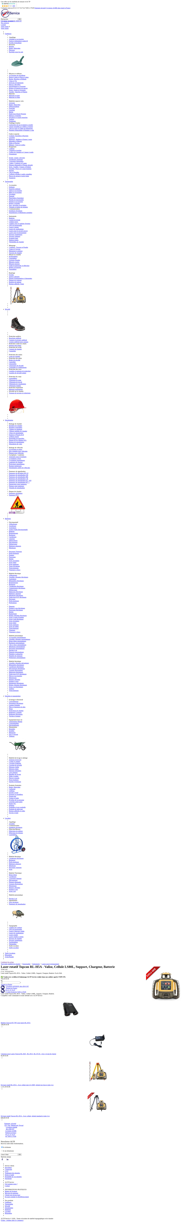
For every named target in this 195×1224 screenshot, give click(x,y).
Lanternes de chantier (16, 462)
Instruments (36, 964)
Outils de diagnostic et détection (19, 266)
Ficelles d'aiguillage (15, 43)
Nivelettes (12, 194)
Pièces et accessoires (15, 676)
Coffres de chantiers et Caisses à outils (21, 152)
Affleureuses (13, 524)
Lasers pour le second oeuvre (18, 231)
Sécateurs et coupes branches (18, 117)
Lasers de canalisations (16, 229)
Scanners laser (13, 238)
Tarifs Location (14, 948)
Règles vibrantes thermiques (18, 685)
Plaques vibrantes (14, 679)
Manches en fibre (14, 97)
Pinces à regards (14, 778)
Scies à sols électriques (16, 619)
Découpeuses (13, 542)
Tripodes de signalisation (17, 488)
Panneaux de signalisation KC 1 (19, 482)
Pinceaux (12, 50)
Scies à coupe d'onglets (16, 617)
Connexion (8, 1169)
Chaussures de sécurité (16, 365)
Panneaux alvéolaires (15, 493)
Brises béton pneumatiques (17, 641)
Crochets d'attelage (15, 763)
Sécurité (7, 309)
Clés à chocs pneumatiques (17, 645)
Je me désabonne (8, 1151)
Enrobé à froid (13, 793)
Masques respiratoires (16, 389)
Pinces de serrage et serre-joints (19, 176)
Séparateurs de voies (15, 444)
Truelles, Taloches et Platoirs (18, 92)
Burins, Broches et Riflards (17, 79)
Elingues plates (14, 769)
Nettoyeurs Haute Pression (17, 114)
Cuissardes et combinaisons (18, 367)
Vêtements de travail (15, 382)
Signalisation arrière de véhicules (19, 468)
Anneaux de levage (15, 760)
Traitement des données (12, 1173)
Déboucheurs (13, 540)
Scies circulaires (14, 561)
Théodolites (12, 944)
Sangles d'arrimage (15, 782)
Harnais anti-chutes (15, 345)
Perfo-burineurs (14, 553)
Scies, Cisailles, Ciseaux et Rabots (20, 167)
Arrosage (12, 103)
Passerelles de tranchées (16, 438)
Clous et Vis (13, 81)
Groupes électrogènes (16, 670)
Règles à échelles (14, 203)
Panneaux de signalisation (17, 904)
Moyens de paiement (11, 1193)
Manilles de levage (15, 774)
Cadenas (11, 148)
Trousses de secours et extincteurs (19, 393)
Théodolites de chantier (16, 242)
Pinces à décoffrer (14, 84)
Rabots (11, 559)
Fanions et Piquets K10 (16, 435)
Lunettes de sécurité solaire (17, 373)
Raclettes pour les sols (16, 52)
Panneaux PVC (14, 495)
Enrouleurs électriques (16, 703)
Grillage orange (14, 436)
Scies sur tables (14, 626)
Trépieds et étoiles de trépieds (18, 207)
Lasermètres (13, 258)
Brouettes (12, 729)
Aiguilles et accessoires (16, 39)
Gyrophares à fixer (15, 458)
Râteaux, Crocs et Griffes (17, 145)
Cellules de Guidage (15, 927)
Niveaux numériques (15, 234)
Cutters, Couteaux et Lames (18, 163)
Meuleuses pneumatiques (17, 647)
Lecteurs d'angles (14, 260)
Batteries (12, 218)
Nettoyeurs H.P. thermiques (18, 674)
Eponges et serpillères (16, 794)
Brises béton (13, 875)
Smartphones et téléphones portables (20, 212)
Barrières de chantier (15, 426)
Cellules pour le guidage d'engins (19, 223)
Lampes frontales (14, 705)
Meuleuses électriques (16, 595)
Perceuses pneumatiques (16, 648)
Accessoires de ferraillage (17, 75)
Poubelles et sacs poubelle (17, 807)
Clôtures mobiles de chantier (18, 431)
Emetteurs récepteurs (15, 211)
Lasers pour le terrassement (17, 233)
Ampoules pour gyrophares (17, 457)
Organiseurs (13, 154)
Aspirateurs (12, 528)
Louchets (12, 110)
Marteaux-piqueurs (15, 546)
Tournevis (12, 178)
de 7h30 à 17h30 (10, 1136)
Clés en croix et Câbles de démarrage (21, 128)
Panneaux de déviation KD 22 (18, 473)
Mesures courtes (14, 262)
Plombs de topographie (16, 200)
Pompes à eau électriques (17, 608)
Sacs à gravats (13, 734)
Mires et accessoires (15, 192)
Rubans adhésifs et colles (17, 811)
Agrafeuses (12, 526)
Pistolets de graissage (15, 656)
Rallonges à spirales (15, 712)
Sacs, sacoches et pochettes (17, 205)
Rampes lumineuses (15, 466)
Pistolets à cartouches (16, 654)
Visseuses (12, 630)
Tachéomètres (13, 942)
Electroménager (14, 725)
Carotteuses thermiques (16, 667)
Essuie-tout (12, 796)
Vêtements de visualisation (17, 384)
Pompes (11, 555)
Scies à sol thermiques (16, 687)
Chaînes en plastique (15, 429)
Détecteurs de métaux (16, 831)
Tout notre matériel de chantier (10, 964)
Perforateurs (13, 603)
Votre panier (5, 28)
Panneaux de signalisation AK (18, 475)
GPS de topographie (15, 225)
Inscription (8, 1167)
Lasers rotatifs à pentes (16, 937)
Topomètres (12, 269)
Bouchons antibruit (15, 338)
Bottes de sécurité (14, 360)
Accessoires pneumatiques (17, 637)
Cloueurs (12, 539)
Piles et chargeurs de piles (17, 707)
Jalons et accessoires (15, 191)
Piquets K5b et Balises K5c (18, 440)
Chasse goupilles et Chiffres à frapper (21, 127)
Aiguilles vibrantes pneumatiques (19, 639)
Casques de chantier (15, 349)
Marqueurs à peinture (16, 251)
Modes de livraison (11, 1191)
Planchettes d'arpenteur (16, 198)
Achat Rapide (9, 957)
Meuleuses (12, 548)
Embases (12, 187)
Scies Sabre (12, 562)
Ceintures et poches (15, 150)
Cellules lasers (13, 222)
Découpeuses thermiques (17, 668)
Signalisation (9, 420)
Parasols (11, 196)
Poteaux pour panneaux (16, 486)
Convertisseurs (13, 701)
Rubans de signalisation (16, 442)
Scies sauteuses (14, 564)
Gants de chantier (14, 356)
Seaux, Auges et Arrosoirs (17, 90)
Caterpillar (12, 362)
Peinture (11, 805)
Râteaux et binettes (15, 116)
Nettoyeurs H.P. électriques (17, 597)
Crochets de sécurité (15, 765)
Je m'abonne (7, 1147)
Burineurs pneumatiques (16, 643)
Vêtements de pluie (15, 380)
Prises (11, 709)
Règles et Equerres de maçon (18, 88)
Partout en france (10, 1133)
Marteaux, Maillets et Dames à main (20, 139)
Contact (7, 1186)
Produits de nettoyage (16, 809)
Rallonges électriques (16, 714)
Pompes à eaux (14, 681)
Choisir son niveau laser (12, 1195)
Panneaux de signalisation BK (18, 477)
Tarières (11, 119)
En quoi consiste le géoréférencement (17, 1197)
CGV (6, 1171)
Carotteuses (12, 537)
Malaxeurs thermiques (16, 672)
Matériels (8, 518)
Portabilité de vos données (13, 1177)
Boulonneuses (13, 533)
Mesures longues (14, 264)
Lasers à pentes (14, 227)
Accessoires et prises (15, 449)
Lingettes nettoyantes (15, 802)
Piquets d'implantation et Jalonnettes (20, 278)
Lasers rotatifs (13, 935)
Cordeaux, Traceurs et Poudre (18, 247)
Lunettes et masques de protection (20, 371)
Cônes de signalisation (16, 433)
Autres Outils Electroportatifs (18, 529)
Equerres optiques (14, 189)
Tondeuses (12, 121)
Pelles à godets (13, 776)
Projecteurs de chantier (16, 711)
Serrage (11, 170)
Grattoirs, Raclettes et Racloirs (18, 136)
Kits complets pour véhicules (18, 451)
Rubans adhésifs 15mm (16, 284)
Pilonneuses (13, 678)
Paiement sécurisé (40, 8)
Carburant (12, 789)
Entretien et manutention (13, 696)
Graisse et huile (14, 798)
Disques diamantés (15, 882)
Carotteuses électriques (16, 586)
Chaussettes (12, 364)
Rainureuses (13, 614)
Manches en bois (14, 95)
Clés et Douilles (14, 172)
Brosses (11, 46)
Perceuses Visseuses (15, 551)
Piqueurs (12, 606)
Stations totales (13, 240)
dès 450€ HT (10, 1129)
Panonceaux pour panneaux (18, 484)
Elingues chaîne (14, 767)
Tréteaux (12, 736)
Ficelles (11, 275)
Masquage (12, 732)
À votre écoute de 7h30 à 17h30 (15, 992)
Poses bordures (14, 780)
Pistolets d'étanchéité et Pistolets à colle (21, 130)
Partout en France (11, 988)
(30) (13, 6)
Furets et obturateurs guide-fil (18, 41)
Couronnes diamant (15, 878)
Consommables (14, 723)
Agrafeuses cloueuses (16, 159)
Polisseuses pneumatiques (17, 657)
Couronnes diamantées (16, 161)
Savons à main (13, 813)
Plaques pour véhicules (16, 453)
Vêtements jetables (15, 386)
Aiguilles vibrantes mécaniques (19, 663)
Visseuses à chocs (14, 570)
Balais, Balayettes (14, 48)
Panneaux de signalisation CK (18, 479)
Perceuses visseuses (15, 867)
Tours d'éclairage (14, 566)
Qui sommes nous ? (11, 1184)
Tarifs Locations (10, 953)
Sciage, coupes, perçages (17, 158)
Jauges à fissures (14, 276)
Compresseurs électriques (17, 588)
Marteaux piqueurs (15, 593)
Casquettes (12, 351)
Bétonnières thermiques (16, 665)
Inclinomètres (13, 256)
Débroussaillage (14, 106)
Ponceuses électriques (16, 610)
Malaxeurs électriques (16, 592)
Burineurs (12, 535)
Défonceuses (13, 544)
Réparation (8, 955)
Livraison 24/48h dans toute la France (58, 8)
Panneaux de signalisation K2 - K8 (20, 480)
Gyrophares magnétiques (17, 460)
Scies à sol (12, 891)
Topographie (9, 181)
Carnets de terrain (14, 220)
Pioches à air (13, 650)
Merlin (11, 112)
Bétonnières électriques (16, 581)
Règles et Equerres (15, 267)
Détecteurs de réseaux (16, 833)
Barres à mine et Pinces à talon (19, 77)
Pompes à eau (13, 889)
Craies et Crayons (14, 249)
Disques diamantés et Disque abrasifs (21, 165)
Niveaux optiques (14, 236)
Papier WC (12, 803)
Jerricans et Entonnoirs (16, 83)
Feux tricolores (13, 902)
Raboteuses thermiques (16, 683)
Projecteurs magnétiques (16, 464)
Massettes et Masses (15, 141)
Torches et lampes (14, 716)
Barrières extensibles (15, 427)
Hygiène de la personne (16, 800)
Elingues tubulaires (15, 771)
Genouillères (13, 378)
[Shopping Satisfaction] (8, 4)
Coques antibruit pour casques (18, 342)
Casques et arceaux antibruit (18, 340)
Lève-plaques (13, 772)
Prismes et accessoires (16, 201)
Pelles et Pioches (14, 143)
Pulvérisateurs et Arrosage (17, 86)
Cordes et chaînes (14, 761)
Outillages (8, 34)
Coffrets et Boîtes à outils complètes (20, 174)
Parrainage (8, 1178)
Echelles (11, 731)
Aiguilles (12, 824)
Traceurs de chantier (15, 253)
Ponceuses (12, 557)
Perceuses (12, 599)
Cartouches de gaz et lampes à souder (21, 125)
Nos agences (5, 23)
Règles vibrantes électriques (18, 615)
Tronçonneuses (14, 568)
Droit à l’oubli (9, 1175)
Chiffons (12, 791)
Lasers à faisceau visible (16, 931)
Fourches (12, 108)
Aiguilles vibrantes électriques (18, 577)
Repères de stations (15, 282)
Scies (10, 869)
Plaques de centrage (15, 280)
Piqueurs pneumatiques (16, 652)
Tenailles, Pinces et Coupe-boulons (20, 169)
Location (8, 818)
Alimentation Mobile (15, 721)
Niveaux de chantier (15, 938)
